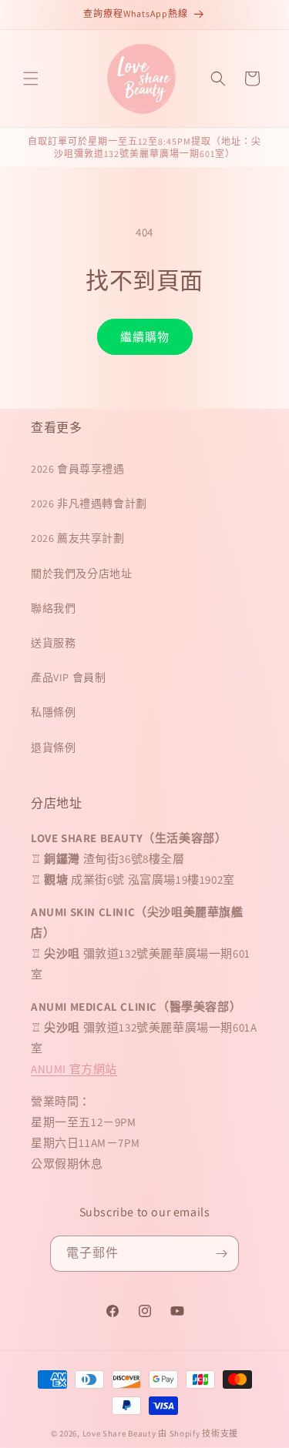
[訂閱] (221, 1254)
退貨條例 (53, 747)
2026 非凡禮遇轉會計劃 (89, 503)
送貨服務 (53, 643)
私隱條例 (53, 712)
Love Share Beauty (119, 1433)
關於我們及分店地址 (81, 573)
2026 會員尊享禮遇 (78, 469)
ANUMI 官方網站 (74, 1069)
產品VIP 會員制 (68, 677)
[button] (31, 78)
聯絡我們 (53, 608)
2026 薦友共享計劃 (78, 538)
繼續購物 (145, 336)
